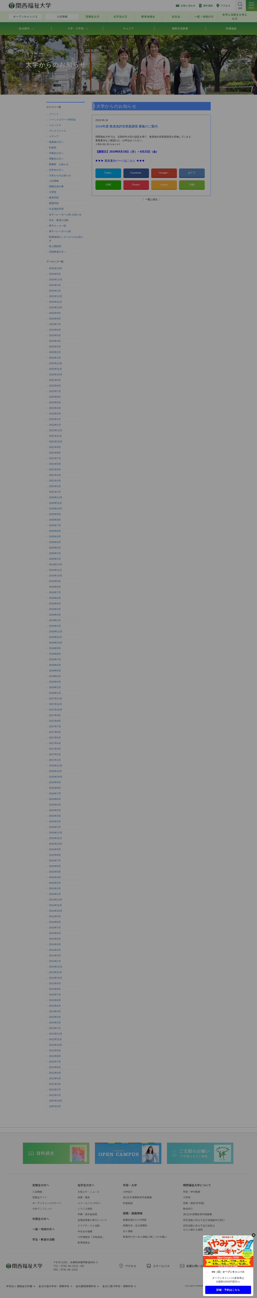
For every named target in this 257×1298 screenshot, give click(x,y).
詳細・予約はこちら (228, 1289)
